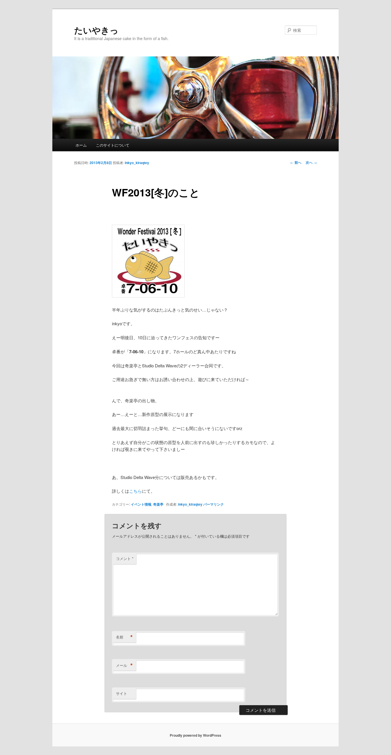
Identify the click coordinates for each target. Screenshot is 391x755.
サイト (121, 693)
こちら (135, 491)
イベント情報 (141, 504)
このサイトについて (112, 145)
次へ (311, 162)
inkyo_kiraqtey (137, 162)
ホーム (81, 145)
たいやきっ (96, 30)
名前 (124, 637)
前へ (295, 162)
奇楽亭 (158, 504)
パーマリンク (213, 504)
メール (124, 665)
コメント (124, 558)
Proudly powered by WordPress (195, 735)
